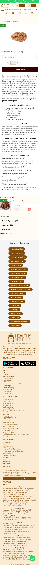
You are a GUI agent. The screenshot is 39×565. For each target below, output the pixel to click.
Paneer (5, 553)
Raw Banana (18, 489)
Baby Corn (26, 498)
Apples (5, 490)
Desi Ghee (18, 529)
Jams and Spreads (8, 409)
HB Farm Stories (8, 419)
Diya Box (29, 539)
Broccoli (15, 500)
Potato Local (15, 502)
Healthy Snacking (8, 387)
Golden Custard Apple (10, 496)
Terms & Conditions (9, 455)
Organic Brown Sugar (10, 531)
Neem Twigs (23, 512)
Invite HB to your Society (11, 428)
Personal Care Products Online (20, 289)
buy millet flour (16, 265)
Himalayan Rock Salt (9, 533)
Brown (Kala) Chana (19, 201)
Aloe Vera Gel (7, 510)
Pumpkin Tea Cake (9, 559)
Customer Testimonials (10, 425)
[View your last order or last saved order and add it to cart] (13, 5)
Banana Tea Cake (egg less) (11, 555)
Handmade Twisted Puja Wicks (13, 543)
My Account (7, 461)
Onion (5, 498)
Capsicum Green (30, 500)
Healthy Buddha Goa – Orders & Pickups (16, 434)
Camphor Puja (7, 539)
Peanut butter (15, 326)
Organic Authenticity (9, 430)
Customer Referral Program (12, 450)
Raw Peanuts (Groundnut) (11, 21)
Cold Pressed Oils (8, 399)
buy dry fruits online (18, 257)
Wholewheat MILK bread (17, 553)
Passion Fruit (22, 496)
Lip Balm (27, 518)
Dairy (4, 372)
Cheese (30, 551)
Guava (21, 490)
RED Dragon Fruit (28, 489)
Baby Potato (18, 498)
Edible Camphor (8, 541)
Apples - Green (13, 490)
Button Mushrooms (17, 301)
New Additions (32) (6, 233)
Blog (4, 459)
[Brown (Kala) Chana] (5, 205)
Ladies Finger (24, 502)
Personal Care (7, 374)
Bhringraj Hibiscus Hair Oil (21, 510)
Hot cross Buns (21, 557)
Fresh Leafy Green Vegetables (12, 384)
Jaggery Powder (16, 313)
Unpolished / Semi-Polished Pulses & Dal (16, 526)
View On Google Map (19, 479)
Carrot (21, 500)
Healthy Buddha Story (10, 417)
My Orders (6, 463)
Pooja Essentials (16, 297)
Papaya (27, 490)
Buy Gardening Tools (17, 277)
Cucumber (6, 502)
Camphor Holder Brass (23, 538)
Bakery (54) (6, 229)
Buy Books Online (16, 281)
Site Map (6, 436)
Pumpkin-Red (20, 504)
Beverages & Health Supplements (14, 411)
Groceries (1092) (7, 225)
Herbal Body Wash (9, 516)
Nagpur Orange (21, 492)
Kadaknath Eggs (17, 549)
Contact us (6, 442)
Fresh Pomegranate (9, 494)
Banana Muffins (26, 555)
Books (5, 370)
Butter (25, 551)
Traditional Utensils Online (19, 285)
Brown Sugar (15, 305)
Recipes (5, 457)
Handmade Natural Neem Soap (13, 518)
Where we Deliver (8, 423)
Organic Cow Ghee (17, 249)
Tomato (30, 496)
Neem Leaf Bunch (8, 538)
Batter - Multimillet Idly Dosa (12, 551)
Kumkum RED (7, 545)
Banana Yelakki (8, 489)
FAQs (4, 444)
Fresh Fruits (7, 401)
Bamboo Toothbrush (25, 514)
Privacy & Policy (8, 453)
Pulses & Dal (7, 393)
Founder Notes (7, 421)
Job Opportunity (8, 446)
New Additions (7, 380)
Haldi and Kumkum (20, 541)
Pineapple (20, 494)
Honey (33, 526)
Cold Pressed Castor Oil (10, 512)
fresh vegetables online (18, 269)
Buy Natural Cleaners (17, 293)
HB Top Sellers (7, 382)
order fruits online (17, 253)
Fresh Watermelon (9, 492)
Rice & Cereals (7, 389)
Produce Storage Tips (10, 426)
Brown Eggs (14, 309)
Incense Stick (28, 543)
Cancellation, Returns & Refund (13, 452)
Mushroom (6, 504)
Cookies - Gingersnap (23, 559)
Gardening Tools (8, 386)
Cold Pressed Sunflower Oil (19, 322)
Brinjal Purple (7, 500)
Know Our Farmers (9, 432)
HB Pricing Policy (8, 448)
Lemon (10, 498)
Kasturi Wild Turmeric (10, 514)
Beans (13, 504)
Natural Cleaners (8, 376)
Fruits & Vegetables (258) (10, 221)
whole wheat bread (17, 261)
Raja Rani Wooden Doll (20, 545)
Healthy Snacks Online (18, 273)
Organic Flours (7, 391)
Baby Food (17, 527)
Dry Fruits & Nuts (8, 405)
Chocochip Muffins (9, 557)
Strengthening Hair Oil (10, 519)
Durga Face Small (19, 539)
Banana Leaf (15, 318)
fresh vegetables (8, 407)
